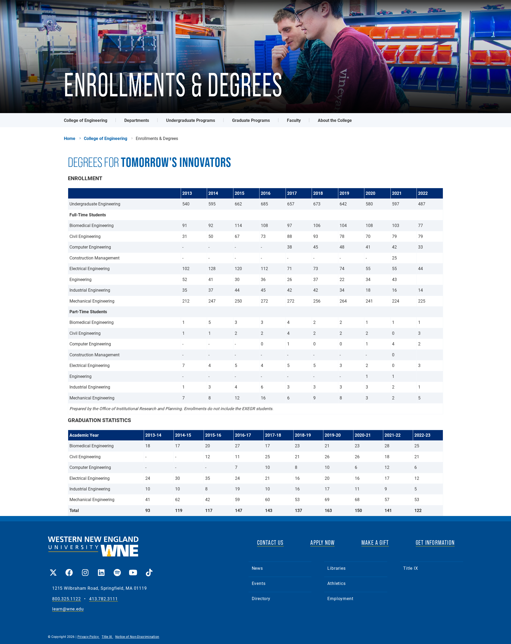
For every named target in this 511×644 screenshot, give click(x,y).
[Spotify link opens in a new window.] (117, 568)
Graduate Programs (251, 120)
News (257, 568)
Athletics (336, 583)
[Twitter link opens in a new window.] (53, 568)
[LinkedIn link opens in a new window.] (101, 568)
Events (259, 583)
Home (69, 138)
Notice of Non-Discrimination (137, 636)
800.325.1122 (66, 598)
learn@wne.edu (68, 609)
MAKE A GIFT (375, 542)
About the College (335, 120)
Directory (261, 598)
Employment (340, 598)
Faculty (294, 120)
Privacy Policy (88, 636)
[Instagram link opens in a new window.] (85, 568)
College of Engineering (85, 120)
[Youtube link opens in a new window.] (133, 568)
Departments (136, 120)
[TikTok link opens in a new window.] (149, 568)
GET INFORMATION (435, 542)
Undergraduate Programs (190, 120)
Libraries (336, 568)
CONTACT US (270, 542)
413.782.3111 (103, 598)
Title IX (410, 568)
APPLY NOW (322, 542)
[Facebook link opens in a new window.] (69, 568)
